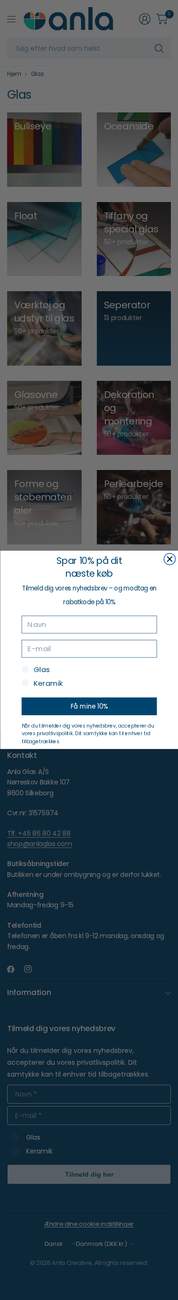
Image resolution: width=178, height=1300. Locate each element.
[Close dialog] (169, 559)
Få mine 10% (89, 706)
